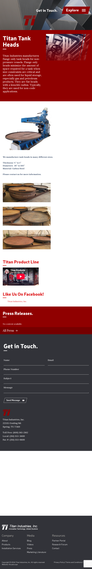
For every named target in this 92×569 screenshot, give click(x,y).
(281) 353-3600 (17, 436)
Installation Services (11, 548)
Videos (30, 544)
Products (6, 544)
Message (8, 387)
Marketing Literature (36, 552)
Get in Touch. (47, 10)
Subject (7, 378)
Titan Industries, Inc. (17, 301)
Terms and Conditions (74, 562)
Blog (29, 540)
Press (29, 548)
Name (7, 360)
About (5, 540)
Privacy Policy (59, 562)
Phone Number (11, 369)
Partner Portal (58, 540)
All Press (8, 330)
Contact (55, 548)
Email (51, 360)
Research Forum (59, 544)
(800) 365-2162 (20, 432)
